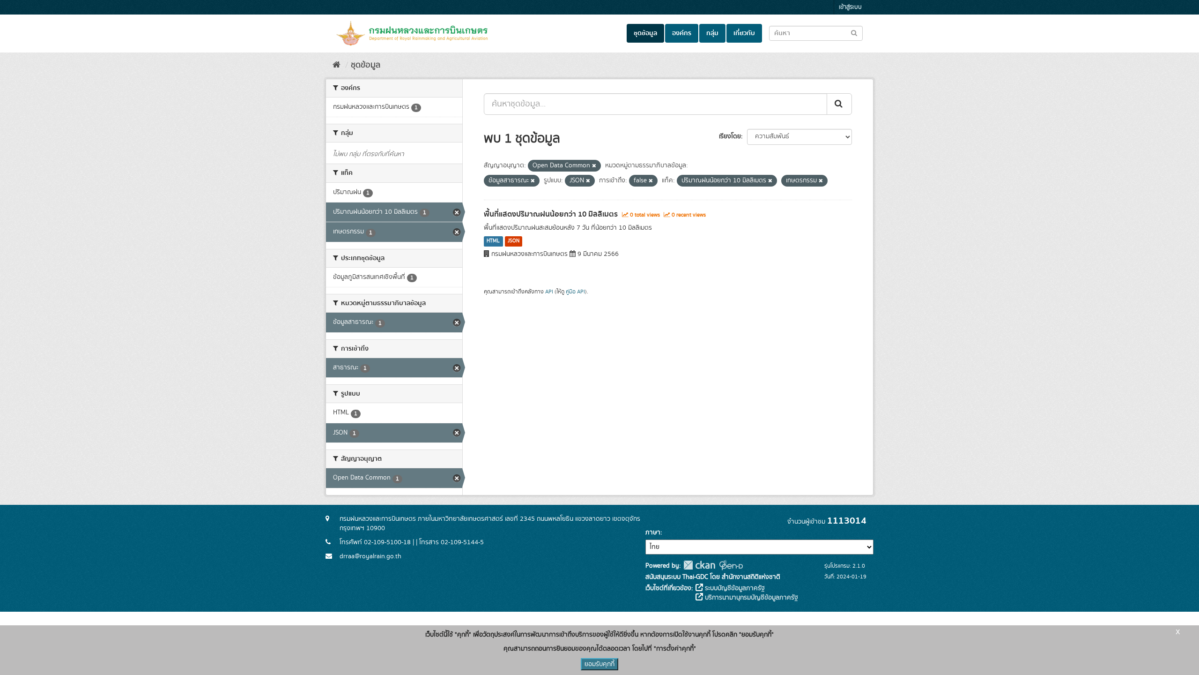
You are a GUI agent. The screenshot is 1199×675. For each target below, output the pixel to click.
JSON (513, 241)
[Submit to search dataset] (854, 33)
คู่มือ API (575, 292)
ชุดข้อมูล (645, 33)
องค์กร (681, 33)
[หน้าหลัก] (336, 65)
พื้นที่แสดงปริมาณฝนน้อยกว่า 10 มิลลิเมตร (551, 214)
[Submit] (839, 104)
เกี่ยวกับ (744, 33)
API (549, 292)
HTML (493, 241)
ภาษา (652, 532)
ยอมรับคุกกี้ (599, 664)
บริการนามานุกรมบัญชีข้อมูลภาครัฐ (750, 597)
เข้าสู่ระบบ (850, 7)
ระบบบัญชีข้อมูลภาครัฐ (734, 588)
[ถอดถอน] (594, 166)
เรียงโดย (730, 136)
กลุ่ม (712, 33)
